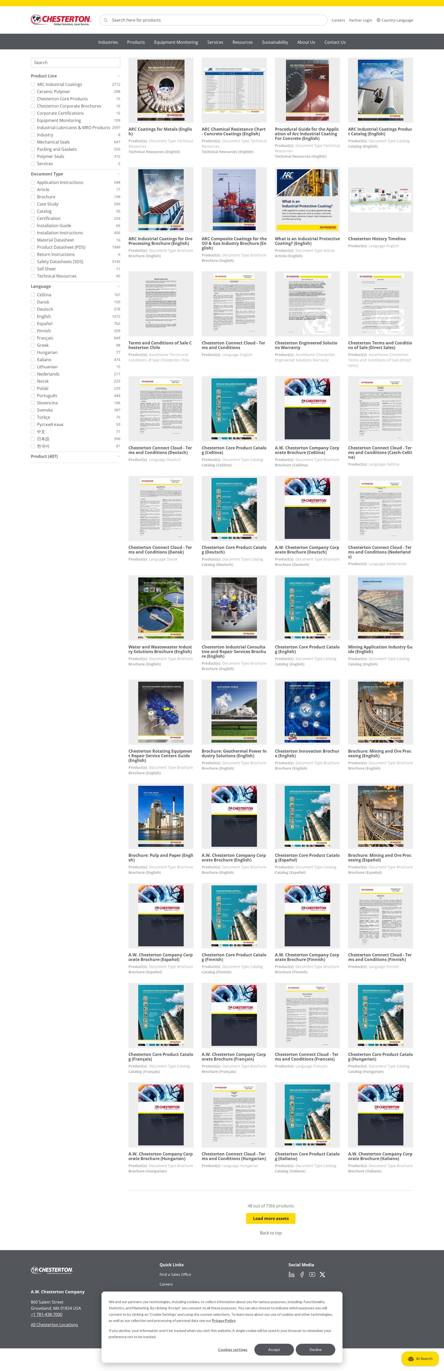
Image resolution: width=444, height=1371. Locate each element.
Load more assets (271, 1218)
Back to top (271, 1233)
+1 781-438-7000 (46, 1314)
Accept (274, 1349)
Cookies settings (232, 1349)
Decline (316, 1349)
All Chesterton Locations (54, 1325)
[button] (394, 20)
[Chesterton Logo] (61, 19)
